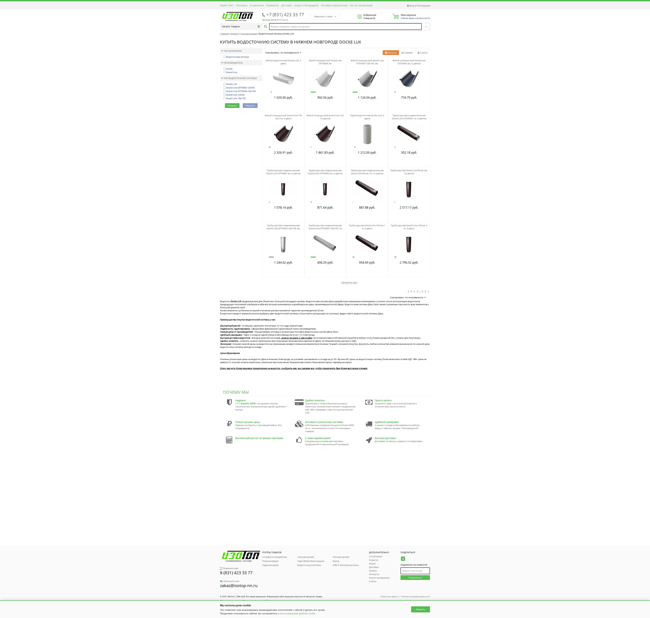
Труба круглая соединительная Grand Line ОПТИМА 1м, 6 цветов (409, 117)
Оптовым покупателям (334, 5)
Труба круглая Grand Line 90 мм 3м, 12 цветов (409, 172)
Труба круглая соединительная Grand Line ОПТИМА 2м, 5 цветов (325, 172)
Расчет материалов (361, 5)
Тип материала (233, 50)
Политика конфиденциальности (415, 596)
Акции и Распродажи (306, 5)
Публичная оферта (389, 596)
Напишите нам (231, 581)
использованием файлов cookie (297, 613)
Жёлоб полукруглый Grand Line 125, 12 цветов (325, 117)
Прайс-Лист (227, 5)
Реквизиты (272, 5)
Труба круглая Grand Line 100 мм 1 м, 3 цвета (367, 227)
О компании (257, 5)
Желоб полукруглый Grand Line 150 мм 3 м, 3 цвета (283, 117)
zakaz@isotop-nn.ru (239, 585)
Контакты (241, 5)
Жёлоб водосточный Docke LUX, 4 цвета (283, 62)
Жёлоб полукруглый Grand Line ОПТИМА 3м (325, 62)
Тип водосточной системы (240, 78)
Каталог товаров (231, 26)
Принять (420, 609)
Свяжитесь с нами (323, 16)
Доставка (286, 5)
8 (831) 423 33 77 (236, 572)
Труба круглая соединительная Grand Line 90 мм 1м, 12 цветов (367, 172)
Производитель (233, 62)
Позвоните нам (230, 568)
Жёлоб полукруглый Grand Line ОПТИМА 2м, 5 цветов (409, 62)
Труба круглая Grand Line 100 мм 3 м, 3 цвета (409, 227)
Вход (411, 5)
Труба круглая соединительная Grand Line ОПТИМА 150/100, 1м (325, 227)
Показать (232, 105)
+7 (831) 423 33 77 (285, 15)
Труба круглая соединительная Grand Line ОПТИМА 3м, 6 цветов (283, 172)
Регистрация (423, 5)
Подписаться (415, 577)
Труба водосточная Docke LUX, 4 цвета (367, 117)
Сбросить (250, 105)
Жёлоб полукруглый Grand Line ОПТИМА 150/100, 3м (367, 62)
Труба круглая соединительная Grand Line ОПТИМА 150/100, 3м (283, 227)
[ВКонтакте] (403, 559)
